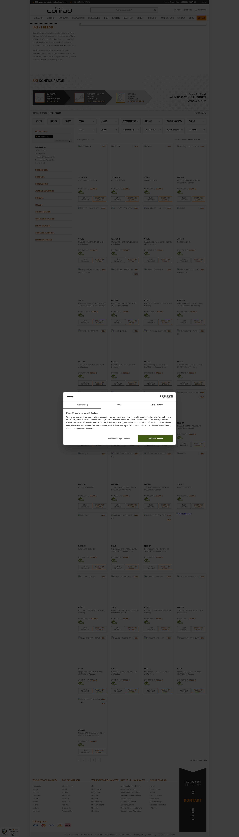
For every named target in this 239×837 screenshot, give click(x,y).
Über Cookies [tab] (157, 405)
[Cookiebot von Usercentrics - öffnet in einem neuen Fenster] (162, 396)
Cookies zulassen (155, 439)
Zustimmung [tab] (82, 405)
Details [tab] (120, 405)
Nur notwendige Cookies (119, 439)
